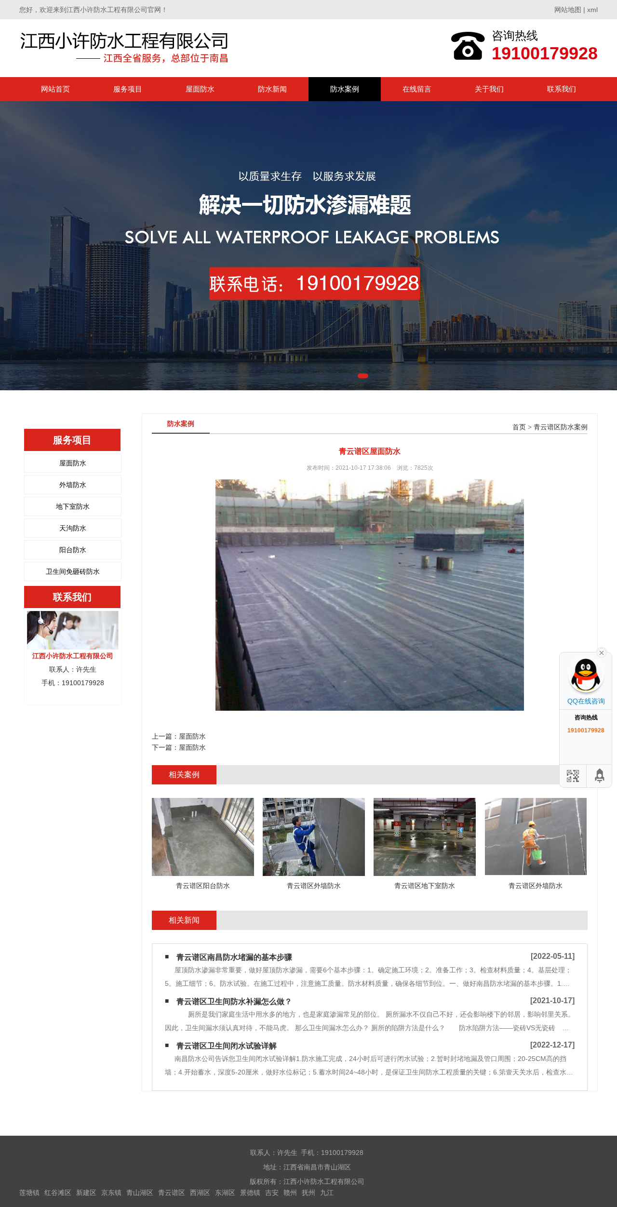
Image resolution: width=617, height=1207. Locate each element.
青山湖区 (139, 1192)
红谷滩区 (57, 1192)
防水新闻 (272, 89)
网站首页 (55, 89)
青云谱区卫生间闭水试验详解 (226, 1046)
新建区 (86, 1192)
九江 (327, 1192)
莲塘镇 (29, 1192)
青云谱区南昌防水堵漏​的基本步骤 (234, 957)
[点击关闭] (601, 652)
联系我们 (561, 89)
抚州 (308, 1192)
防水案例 (344, 89)
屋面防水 (200, 89)
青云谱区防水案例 (561, 427)
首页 (519, 427)
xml (592, 9)
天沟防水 (72, 528)
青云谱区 (171, 1192)
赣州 (290, 1192)
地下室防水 (73, 506)
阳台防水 (72, 550)
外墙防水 (72, 485)
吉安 (272, 1192)
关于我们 (489, 89)
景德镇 (250, 1192)
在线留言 (416, 89)
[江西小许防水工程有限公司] (126, 47)
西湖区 (200, 1192)
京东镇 (111, 1192)
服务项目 (127, 89)
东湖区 (225, 1192)
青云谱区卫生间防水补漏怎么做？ (234, 1001)
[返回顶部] (600, 776)
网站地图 (567, 9)
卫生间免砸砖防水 (73, 571)
